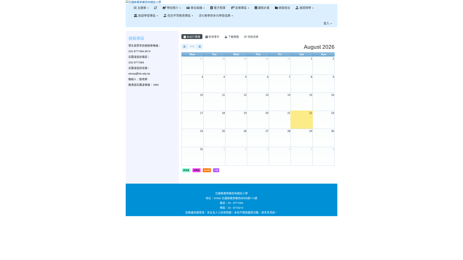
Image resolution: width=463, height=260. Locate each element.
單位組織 (196, 8)
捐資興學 (305, 8)
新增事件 (213, 36)
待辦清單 (252, 36)
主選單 (142, 8)
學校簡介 (172, 8)
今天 (192, 46)
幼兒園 (207, 170)
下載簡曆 (233, 36)
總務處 (196, 170)
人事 (216, 170)
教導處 (186, 170)
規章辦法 (284, 8)
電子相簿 (219, 8)
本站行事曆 (193, 36)
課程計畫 (263, 8)
